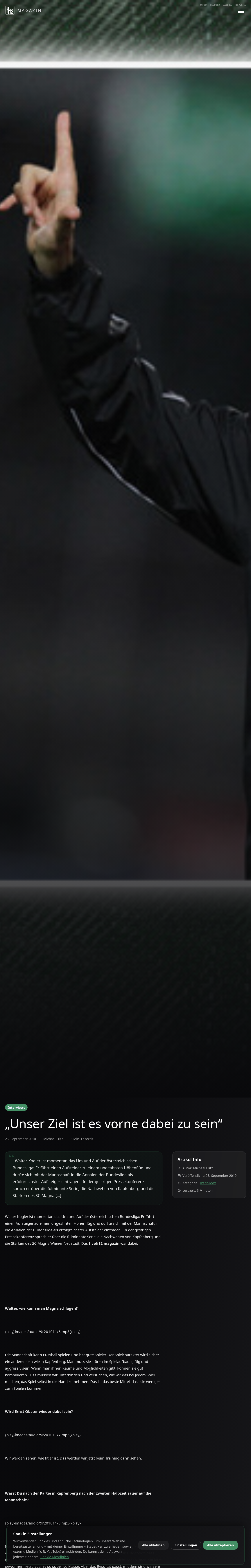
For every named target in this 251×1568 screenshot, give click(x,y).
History (215, 4)
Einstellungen (186, 1545)
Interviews (16, 1107)
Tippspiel (240, 4)
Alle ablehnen (153, 1545)
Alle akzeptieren (220, 1545)
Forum (203, 4)
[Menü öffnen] (241, 12)
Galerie (227, 4)
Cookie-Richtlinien (54, 1557)
